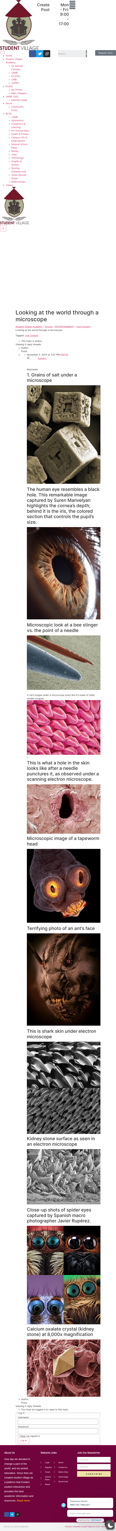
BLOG (9, 113)
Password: (23, 1427)
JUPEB (15, 82)
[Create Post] (53, 5)
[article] (63, 797)
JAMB (14, 72)
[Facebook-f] (32, 53)
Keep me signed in (30, 1436)
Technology (17, 157)
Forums (49, 326)
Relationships (18, 181)
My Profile (16, 89)
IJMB (14, 79)
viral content (31, 335)
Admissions (17, 120)
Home (9, 55)
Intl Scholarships (20, 130)
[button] (110, 1525)
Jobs (14, 154)
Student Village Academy (29, 326)
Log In (23, 1440)
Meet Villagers (19, 93)
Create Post (43, 7)
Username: (23, 1417)
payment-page (19, 100)
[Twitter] (39, 53)
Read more (23, 1500)
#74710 (64, 354)
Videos (9, 185)
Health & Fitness (20, 134)
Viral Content (83, 326)
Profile (9, 86)
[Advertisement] (58, 252)
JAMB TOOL (12, 96)
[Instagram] (46, 53)
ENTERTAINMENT (64, 326)
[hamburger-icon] (2, 52)
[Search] (86, 53)
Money (15, 151)
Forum (9, 103)
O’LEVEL (15, 76)
